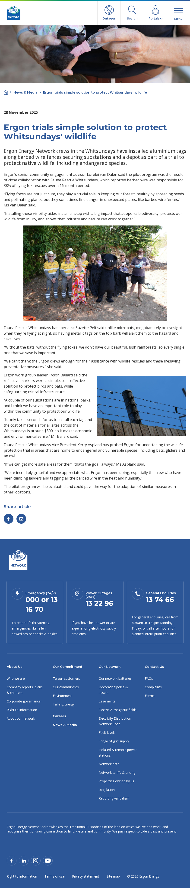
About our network (21, 718)
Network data (109, 764)
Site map (113, 876)
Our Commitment (67, 667)
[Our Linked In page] (23, 860)
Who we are (16, 678)
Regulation (107, 789)
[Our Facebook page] (11, 860)
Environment (62, 695)
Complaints (153, 687)
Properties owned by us (116, 781)
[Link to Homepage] (18, 560)
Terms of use (54, 876)
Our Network (110, 667)
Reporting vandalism (114, 798)
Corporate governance (24, 701)
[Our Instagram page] (36, 860)
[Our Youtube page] (48, 860)
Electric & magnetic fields (117, 710)
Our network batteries (115, 678)
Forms (150, 695)
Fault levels (107, 732)
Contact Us (154, 667)
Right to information (22, 710)
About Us (14, 667)
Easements (107, 701)
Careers (59, 716)
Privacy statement (85, 876)
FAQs (149, 678)
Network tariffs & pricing (117, 772)
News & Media (25, 92)
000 (32, 599)
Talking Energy (64, 704)
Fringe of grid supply (114, 741)
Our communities (66, 687)
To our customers (66, 678)
